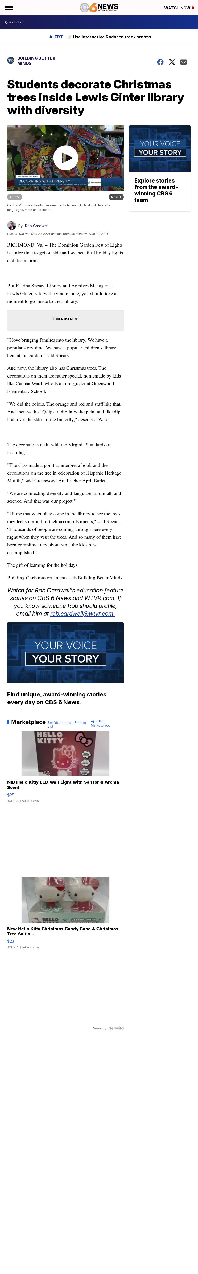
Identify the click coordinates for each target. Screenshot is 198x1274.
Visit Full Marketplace (100, 723)
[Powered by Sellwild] (116, 1028)
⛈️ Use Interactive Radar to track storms (109, 37)
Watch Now (178, 7)
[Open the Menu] (8, 7)
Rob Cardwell (36, 225)
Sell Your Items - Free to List (67, 724)
